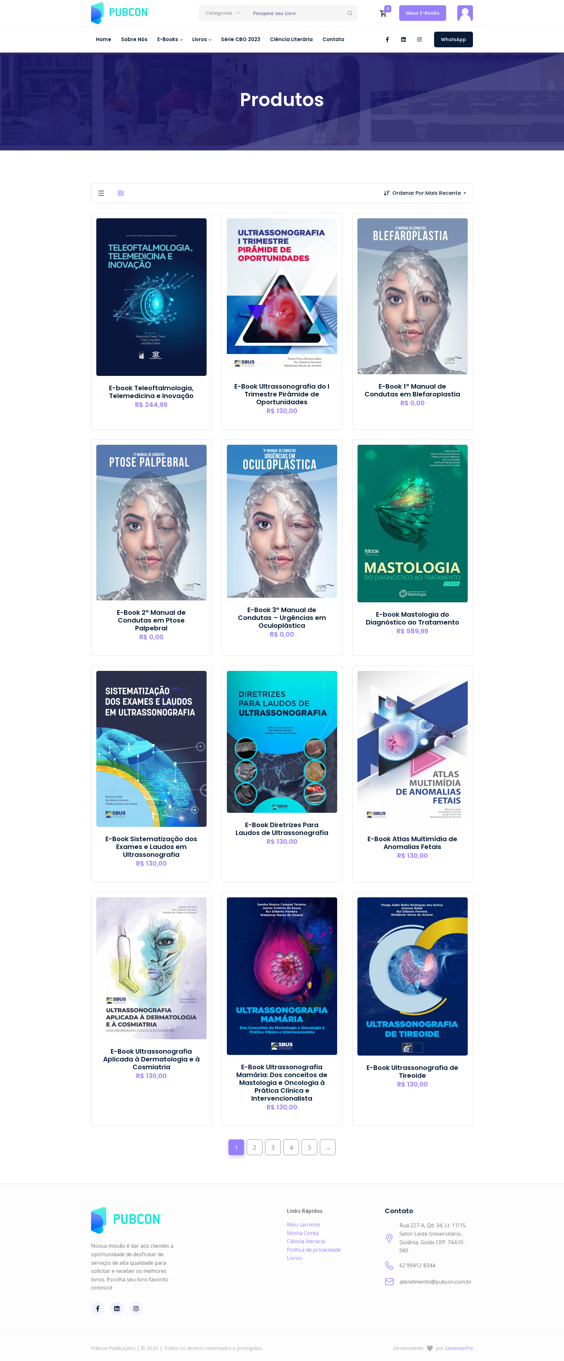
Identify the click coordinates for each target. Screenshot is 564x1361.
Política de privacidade (314, 1249)
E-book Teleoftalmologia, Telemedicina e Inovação (151, 391)
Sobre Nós (134, 39)
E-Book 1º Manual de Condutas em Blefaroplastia (412, 390)
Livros (294, 1257)
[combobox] (222, 13)
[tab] (101, 193)
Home (103, 39)
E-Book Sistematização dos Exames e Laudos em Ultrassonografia (151, 846)
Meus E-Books (422, 13)
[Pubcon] (120, 13)
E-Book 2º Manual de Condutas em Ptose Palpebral (151, 620)
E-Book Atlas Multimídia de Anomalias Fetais (412, 842)
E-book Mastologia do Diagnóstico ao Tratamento (412, 618)
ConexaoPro (459, 1348)
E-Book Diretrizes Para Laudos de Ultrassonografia (282, 828)
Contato (333, 39)
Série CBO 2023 (240, 39)
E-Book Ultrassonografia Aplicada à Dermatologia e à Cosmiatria (151, 1059)
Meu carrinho (303, 1224)
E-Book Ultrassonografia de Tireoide (412, 1071)
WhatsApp (453, 39)
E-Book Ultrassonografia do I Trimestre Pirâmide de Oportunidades (281, 394)
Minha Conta (303, 1233)
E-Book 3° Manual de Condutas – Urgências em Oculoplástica (282, 617)
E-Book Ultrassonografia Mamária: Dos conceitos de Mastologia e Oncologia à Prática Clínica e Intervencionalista (281, 1082)
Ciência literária (306, 1241)
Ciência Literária (291, 39)
